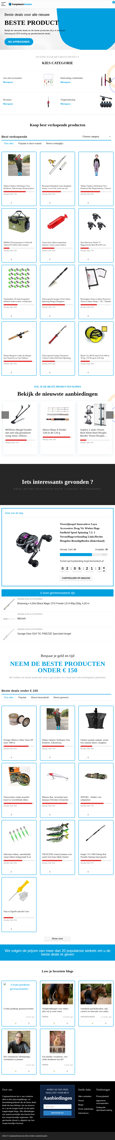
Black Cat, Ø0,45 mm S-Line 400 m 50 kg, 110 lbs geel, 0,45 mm (95, 356)
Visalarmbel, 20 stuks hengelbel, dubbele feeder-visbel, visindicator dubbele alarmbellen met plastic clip (18, 301)
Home (81, 1100)
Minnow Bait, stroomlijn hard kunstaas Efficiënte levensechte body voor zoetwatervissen (55, 800)
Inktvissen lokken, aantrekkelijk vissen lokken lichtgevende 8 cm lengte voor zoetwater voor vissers (18, 857)
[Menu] (3, 4)
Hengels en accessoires (30, 599)
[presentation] (5, 415)
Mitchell (21, 618)
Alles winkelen (84, 1096)
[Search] (99, 4)
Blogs (80, 1104)
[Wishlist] (105, 4)
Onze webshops (85, 1109)
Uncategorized (88, 1017)
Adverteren (83, 1113)
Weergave (8, 82)
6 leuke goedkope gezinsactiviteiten (19, 1009)
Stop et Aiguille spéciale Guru (16, 911)
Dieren (45, 1017)
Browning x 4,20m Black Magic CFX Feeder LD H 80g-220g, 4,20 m (53, 603)
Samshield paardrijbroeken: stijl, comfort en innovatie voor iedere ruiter (94, 1011)
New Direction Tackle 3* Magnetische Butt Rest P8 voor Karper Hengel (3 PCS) (93, 244)
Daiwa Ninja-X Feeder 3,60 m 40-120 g (54, 431)
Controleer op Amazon (76, 578)
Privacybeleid (102, 1096)
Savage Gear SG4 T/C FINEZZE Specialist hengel (44, 633)
